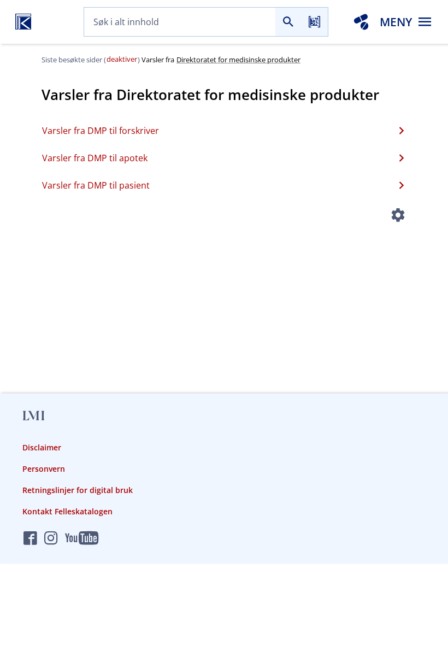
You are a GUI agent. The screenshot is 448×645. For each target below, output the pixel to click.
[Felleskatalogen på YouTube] (81, 538)
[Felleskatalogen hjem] (23, 22)
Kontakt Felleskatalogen (67, 511)
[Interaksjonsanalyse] (361, 22)
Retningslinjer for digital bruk (77, 490)
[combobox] (179, 22)
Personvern (43, 469)
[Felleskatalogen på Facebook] (30, 538)
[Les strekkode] (315, 22)
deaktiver (122, 59)
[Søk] (288, 22)
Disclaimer (41, 447)
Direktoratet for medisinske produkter (238, 59)
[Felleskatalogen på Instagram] (51, 538)
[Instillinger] (397, 216)
